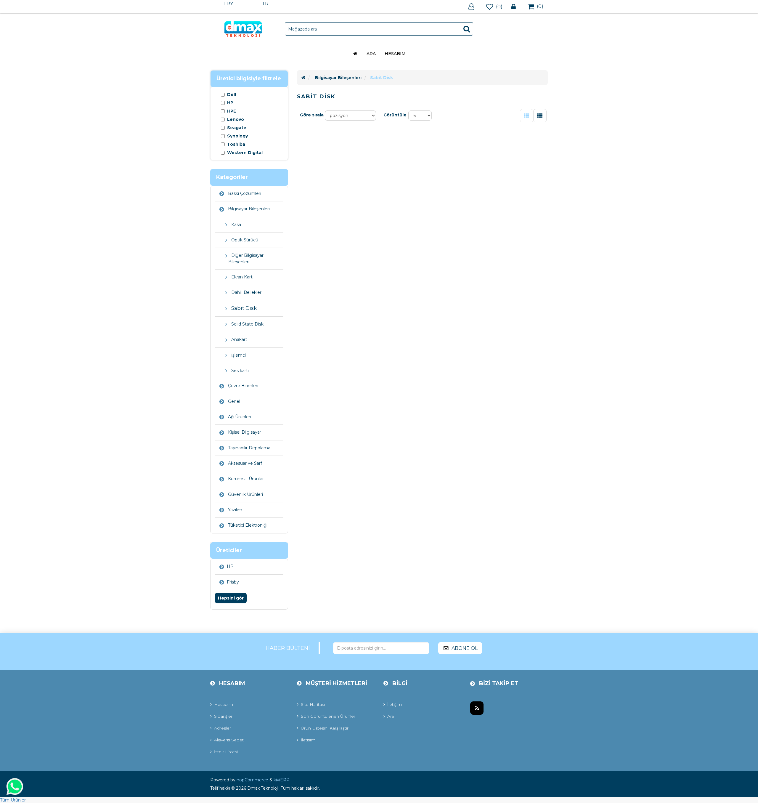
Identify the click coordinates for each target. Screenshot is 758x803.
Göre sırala (312, 115)
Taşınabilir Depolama (248, 448)
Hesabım (395, 53)
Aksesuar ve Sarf (244, 463)
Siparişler (223, 716)
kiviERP (282, 780)
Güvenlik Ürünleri (245, 494)
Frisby (233, 582)
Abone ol (465, 648)
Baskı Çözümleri (244, 193)
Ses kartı (239, 370)
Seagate (236, 127)
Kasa (235, 224)
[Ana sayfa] (303, 77)
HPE (231, 111)
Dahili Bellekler (245, 292)
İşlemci (238, 355)
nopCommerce (252, 780)
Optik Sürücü (244, 240)
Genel (233, 401)
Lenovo (235, 119)
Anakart (238, 339)
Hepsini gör (231, 598)
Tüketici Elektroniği (247, 525)
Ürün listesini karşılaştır (325, 728)
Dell (231, 94)
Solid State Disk (247, 324)
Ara (371, 53)
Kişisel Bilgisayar (244, 432)
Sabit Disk (243, 308)
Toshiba (236, 144)
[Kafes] (526, 115)
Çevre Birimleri (242, 385)
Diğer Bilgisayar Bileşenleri (246, 258)
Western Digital (245, 152)
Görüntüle (395, 115)
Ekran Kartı (241, 277)
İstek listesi (226, 751)
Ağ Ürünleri (239, 416)
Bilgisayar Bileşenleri (248, 208)
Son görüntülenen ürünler (328, 716)
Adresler (222, 728)
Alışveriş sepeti (229, 740)
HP (230, 102)
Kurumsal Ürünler (245, 478)
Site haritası (313, 704)
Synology (237, 136)
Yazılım (234, 509)
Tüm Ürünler (13, 800)
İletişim (308, 740)
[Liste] (540, 115)
